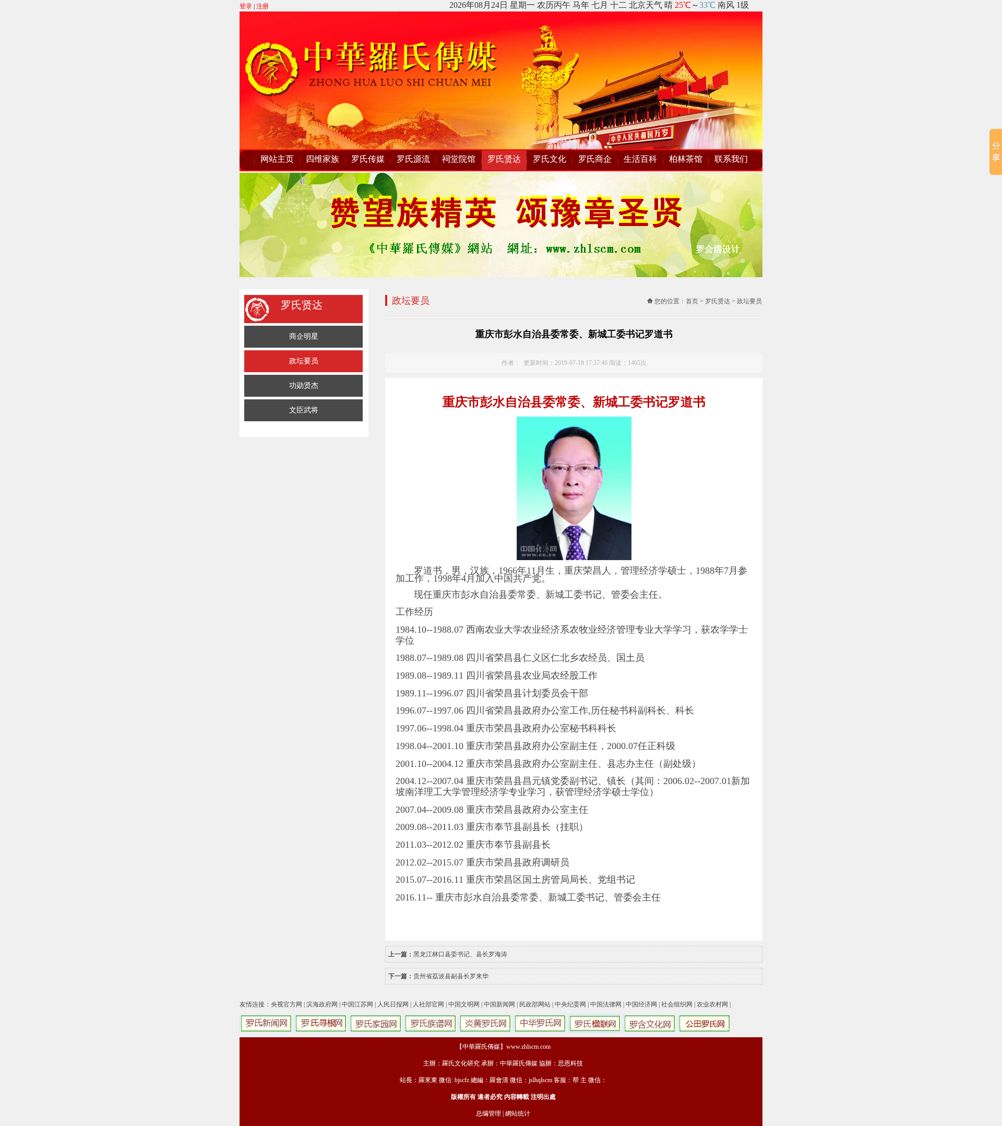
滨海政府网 (322, 1004)
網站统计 (517, 1113)
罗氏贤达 (504, 159)
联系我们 (731, 159)
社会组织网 (677, 1004)
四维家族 (322, 159)
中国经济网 (641, 1004)
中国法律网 (606, 1004)
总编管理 (488, 1113)
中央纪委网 (570, 1004)
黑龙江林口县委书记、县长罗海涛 (460, 954)
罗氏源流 (413, 159)
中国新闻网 (499, 1004)
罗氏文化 (549, 159)
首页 (692, 301)
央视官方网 (286, 1004)
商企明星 (303, 336)
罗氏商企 (595, 159)
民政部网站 (535, 1004)
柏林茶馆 (685, 159)
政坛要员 (303, 361)
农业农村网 (712, 1004)
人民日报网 (393, 1004)
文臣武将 (303, 410)
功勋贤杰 (303, 385)
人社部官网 (428, 1004)
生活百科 (640, 159)
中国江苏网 (357, 1004)
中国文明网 (464, 1004)
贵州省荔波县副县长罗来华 (450, 976)
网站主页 (277, 159)
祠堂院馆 (458, 159)
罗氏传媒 (368, 159)
